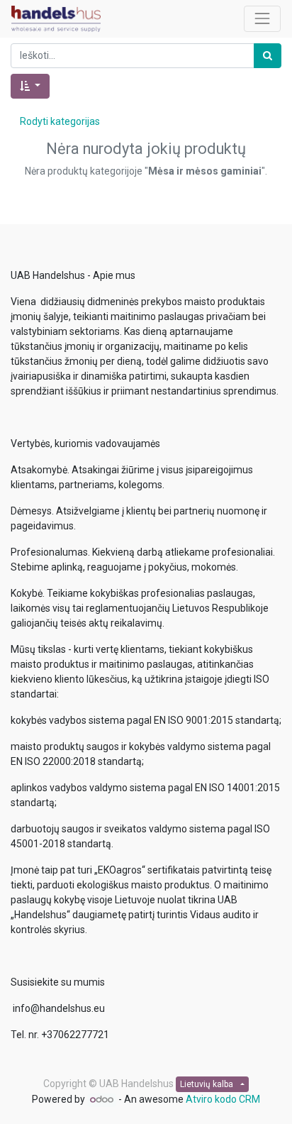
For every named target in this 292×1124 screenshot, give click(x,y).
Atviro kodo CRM (223, 1099)
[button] (30, 86)
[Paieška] (267, 55)
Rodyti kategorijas (60, 121)
